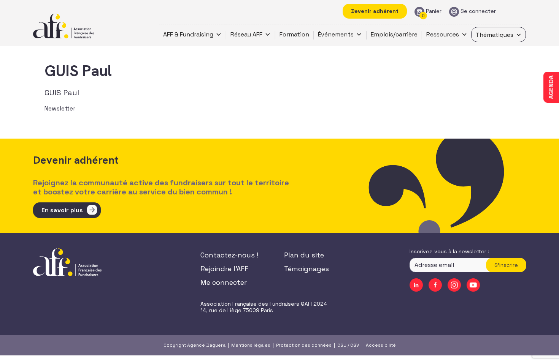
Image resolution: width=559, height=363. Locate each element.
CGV (354, 345)
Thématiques (494, 35)
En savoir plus (62, 210)
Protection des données (304, 345)
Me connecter (223, 282)
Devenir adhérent (375, 11)
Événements (336, 34)
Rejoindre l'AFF (224, 268)
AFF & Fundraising (188, 34)
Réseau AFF (246, 34)
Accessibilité (381, 345)
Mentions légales (250, 345)
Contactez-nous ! (229, 255)
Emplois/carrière (394, 34)
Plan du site (304, 255)
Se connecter (478, 11)
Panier (433, 11)
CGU (341, 345)
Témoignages (306, 268)
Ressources (442, 34)
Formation (294, 34)
